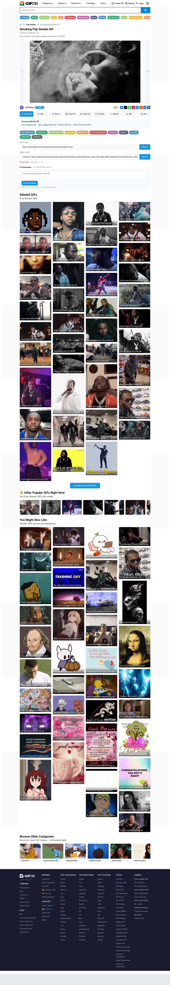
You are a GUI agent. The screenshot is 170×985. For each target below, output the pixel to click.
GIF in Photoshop (140, 886)
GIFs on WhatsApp (141, 893)
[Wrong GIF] (102, 17)
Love (62, 925)
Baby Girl (100, 918)
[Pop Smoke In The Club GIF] (35, 387)
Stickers (61, 3)
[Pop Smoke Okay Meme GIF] (134, 563)
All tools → (120, 879)
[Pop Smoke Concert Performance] (72, 507)
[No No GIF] (34, 17)
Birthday (63, 886)
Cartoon (63, 890)
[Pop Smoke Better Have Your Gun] (51, 507)
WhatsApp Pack (122, 933)
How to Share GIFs (26, 921)
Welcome (82, 940)
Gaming (63, 915)
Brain (99, 911)
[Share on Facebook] (121, 107)
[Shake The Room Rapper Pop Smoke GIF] (68, 323)
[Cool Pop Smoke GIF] (35, 264)
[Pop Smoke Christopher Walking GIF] (101, 307)
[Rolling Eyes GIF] (83, 17)
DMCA (22, 898)
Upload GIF (46, 913)
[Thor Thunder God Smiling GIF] (134, 822)
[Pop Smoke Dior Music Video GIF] (134, 430)
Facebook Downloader (120, 965)
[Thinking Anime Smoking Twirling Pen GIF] (35, 539)
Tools (102, 3)
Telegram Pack (121, 936)
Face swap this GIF (29, 125)
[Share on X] (125, 107)
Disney (62, 904)
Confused (82, 908)
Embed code (25, 152)
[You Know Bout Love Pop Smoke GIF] (35, 354)
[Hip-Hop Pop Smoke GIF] (68, 431)
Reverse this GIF (64, 125)
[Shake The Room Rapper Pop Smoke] (135, 507)
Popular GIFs (24, 932)
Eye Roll (82, 933)
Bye (80, 918)
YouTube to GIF (121, 940)
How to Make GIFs (141, 879)
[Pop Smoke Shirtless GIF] (134, 295)
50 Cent (100, 940)
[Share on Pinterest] (133, 107)
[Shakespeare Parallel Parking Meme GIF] (35, 642)
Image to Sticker (122, 929)
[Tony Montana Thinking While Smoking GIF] (134, 536)
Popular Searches (48, 897)
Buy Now (100, 936)
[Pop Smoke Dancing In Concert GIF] (35, 461)
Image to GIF (120, 922)
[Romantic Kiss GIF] (136, 17)
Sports (62, 940)
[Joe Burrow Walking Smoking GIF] (101, 630)
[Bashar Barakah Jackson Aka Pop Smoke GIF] (35, 424)
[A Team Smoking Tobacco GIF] (35, 615)
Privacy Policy (24, 902)
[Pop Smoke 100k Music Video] (30, 507)
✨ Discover (46, 893)
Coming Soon (102, 922)
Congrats (82, 925)
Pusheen (63, 936)
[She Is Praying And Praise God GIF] (68, 536)
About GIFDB (24, 888)
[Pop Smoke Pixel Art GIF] (35, 217)
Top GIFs (45, 886)
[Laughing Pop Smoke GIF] (134, 211)
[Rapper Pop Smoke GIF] (68, 221)
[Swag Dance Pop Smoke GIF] (134, 370)
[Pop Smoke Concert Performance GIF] (101, 284)
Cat (61, 893)
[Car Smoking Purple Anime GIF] (35, 723)
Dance (62, 900)
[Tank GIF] (54, 17)
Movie (62, 929)
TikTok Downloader (123, 947)
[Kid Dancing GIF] (113, 17)
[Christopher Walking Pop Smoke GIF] (68, 364)
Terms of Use (24, 906)
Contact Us (24, 895)
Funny (62, 911)
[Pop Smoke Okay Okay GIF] (101, 458)
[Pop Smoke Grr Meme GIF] (101, 386)
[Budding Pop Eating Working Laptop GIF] (101, 542)
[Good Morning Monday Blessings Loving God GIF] (101, 745)
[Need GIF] (93, 17)
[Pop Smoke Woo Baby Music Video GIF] (101, 236)
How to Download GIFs (28, 918)
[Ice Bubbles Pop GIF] (35, 561)
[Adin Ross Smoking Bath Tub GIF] (68, 557)
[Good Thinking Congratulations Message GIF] (134, 773)
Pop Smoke (31, 25)
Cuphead (100, 886)
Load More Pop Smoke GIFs (85, 486)
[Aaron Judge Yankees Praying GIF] (35, 673)
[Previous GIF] (22, 72)
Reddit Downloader (123, 960)
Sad (80, 882)
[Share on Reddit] (141, 107)
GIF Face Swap (121, 882)
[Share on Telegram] (137, 107)
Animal (62, 879)
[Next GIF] (147, 72)
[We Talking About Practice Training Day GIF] (68, 577)
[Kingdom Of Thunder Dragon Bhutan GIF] (101, 711)
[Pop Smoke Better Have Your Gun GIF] (68, 300)
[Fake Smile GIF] (70, 17)
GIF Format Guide (141, 900)
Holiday (63, 922)
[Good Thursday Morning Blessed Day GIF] (35, 746)
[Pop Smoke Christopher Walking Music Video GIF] (134, 272)
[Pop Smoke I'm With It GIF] (68, 460)
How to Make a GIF (26, 925)
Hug (80, 922)
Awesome (101, 908)
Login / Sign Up (47, 905)
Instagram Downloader (120, 955)
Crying (81, 904)
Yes (80, 915)
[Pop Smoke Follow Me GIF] (35, 311)
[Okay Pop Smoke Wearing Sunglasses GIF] (134, 403)
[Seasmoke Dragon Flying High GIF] (101, 780)
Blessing (100, 929)
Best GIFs (138, 915)
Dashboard (46, 916)
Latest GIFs (46, 879)
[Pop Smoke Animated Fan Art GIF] (68, 394)
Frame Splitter (121, 911)
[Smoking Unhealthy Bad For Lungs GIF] (68, 705)
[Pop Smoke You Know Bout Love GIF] (35, 244)
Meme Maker (120, 918)
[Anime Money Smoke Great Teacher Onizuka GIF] (101, 805)
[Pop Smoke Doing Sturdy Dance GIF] (101, 575)
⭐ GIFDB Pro (47, 909)
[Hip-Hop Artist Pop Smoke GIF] (68, 275)
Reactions (75, 3)
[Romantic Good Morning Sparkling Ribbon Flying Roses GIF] (68, 763)
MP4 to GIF (120, 890)
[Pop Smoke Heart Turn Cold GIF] (101, 213)
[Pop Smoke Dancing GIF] (101, 425)
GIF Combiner (121, 915)
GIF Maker (119, 886)
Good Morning (84, 929)
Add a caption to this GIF (47, 125)
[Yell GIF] (60, 17)
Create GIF (119, 3)
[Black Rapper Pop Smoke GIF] (134, 318)
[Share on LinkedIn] (144, 107)
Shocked (82, 936)
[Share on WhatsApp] (129, 107)
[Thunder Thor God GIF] (134, 683)
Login (141, 3)
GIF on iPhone (139, 882)
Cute (62, 897)
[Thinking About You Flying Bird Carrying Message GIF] (101, 660)
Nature (62, 933)
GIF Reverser (120, 904)
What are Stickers (26, 929)
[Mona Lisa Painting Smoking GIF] (134, 646)
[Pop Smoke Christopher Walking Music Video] (93, 507)
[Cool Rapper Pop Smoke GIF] (35, 331)
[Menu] (147, 3)
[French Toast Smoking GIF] (35, 588)
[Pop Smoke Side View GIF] (101, 259)
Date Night (101, 925)
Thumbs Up (83, 900)
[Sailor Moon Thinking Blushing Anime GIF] (35, 700)
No (80, 911)
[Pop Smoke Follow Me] (114, 507)
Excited (81, 897)
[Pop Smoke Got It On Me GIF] (68, 343)
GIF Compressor (122, 893)
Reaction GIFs (139, 918)
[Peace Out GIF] (44, 17)
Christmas (101, 890)
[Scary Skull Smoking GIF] (134, 602)
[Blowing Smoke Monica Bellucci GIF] (134, 801)
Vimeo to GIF (120, 943)
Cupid (99, 882)
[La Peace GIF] (24, 17)
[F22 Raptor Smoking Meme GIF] (68, 684)
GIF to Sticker (121, 925)
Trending (90, 3)
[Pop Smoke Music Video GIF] (101, 353)
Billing (44, 920)
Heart (99, 900)
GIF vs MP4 (138, 904)
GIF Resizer (120, 897)
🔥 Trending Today (48, 890)
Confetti (100, 897)
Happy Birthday (65, 918)
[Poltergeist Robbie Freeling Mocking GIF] (134, 709)
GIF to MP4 (120, 900)
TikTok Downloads (141, 911)
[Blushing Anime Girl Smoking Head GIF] (35, 779)
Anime (62, 882)
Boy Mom (100, 933)
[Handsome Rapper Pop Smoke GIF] (101, 330)
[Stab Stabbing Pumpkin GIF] (68, 657)
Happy (81, 879)
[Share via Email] (148, 107)
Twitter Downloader (123, 951)
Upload (131, 3)
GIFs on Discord (140, 897)
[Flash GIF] (124, 17)
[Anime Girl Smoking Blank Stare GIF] (68, 624)
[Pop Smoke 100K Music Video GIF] (35, 288)
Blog (21, 891)
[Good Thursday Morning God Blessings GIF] (134, 738)
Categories (47, 3)
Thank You (82, 890)
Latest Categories (48, 882)
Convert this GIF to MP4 (82, 125)
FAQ (21, 914)
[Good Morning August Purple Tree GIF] (68, 598)
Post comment (30, 183)
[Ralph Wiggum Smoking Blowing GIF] (101, 686)
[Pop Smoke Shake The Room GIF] (134, 231)
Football (100, 893)
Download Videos (141, 908)
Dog (61, 908)
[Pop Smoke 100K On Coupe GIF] (134, 252)
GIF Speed (119, 908)
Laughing (82, 893)
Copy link (24, 142)
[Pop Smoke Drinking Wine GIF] (68, 252)
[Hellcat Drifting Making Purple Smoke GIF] (101, 602)
